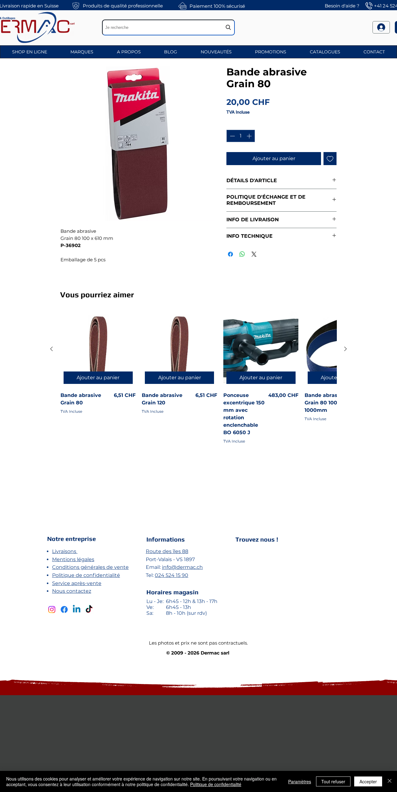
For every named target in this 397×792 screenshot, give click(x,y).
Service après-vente (76, 583)
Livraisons (65, 551)
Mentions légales (73, 559)
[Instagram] (51, 609)
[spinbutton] (240, 136)
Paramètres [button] (299, 781)
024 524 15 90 (171, 575)
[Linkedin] (76, 609)
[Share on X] (254, 254)
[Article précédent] (51, 349)
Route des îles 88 (167, 551)
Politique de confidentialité (86, 575)
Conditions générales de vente (90, 567)
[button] (29, 52)
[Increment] (249, 136)
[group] (198, 411)
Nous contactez (71, 591)
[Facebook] (64, 609)
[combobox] (168, 27)
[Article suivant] (345, 349)
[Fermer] (389, 781)
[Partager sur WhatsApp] (242, 254)
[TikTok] (89, 609)
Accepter (368, 781)
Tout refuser (333, 781)
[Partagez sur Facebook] (230, 254)
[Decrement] (231, 136)
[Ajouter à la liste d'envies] (330, 158)
